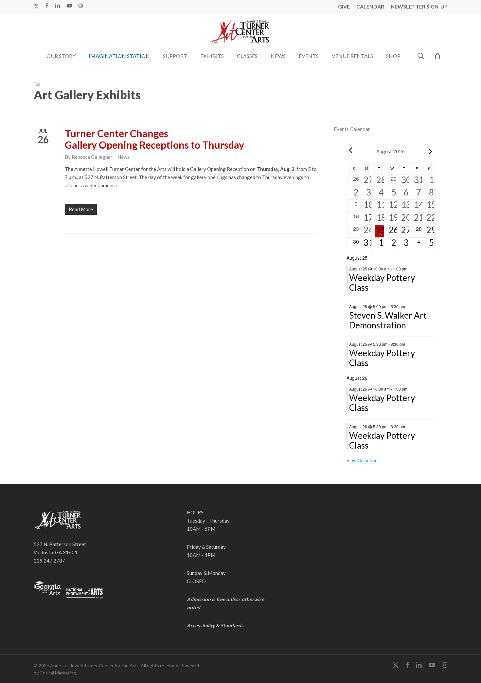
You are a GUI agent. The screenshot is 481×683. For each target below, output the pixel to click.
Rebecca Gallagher (92, 157)
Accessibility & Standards (215, 625)
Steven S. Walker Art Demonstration (388, 320)
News (123, 157)
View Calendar (362, 460)
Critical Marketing (58, 672)
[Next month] (431, 151)
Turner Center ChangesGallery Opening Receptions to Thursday (154, 139)
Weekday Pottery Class (382, 282)
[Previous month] (350, 150)
